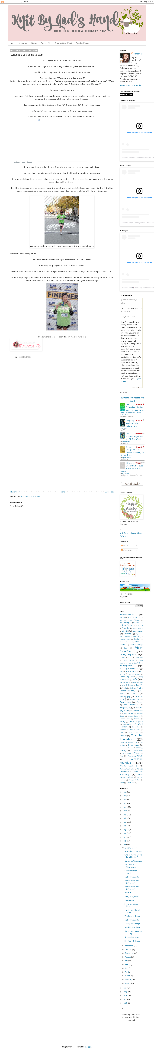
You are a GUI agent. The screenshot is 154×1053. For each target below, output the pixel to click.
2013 (125, 837)
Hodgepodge (126, 665)
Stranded (123, 729)
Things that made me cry (128, 742)
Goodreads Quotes (136, 387)
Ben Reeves (124, 428)
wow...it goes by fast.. (133, 851)
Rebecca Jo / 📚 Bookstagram (133, 287)
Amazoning (124, 622)
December (129, 848)
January (128, 983)
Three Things (133, 745)
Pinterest (29, 162)
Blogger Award (138, 628)
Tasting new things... (133, 923)
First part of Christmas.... (130, 866)
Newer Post (15, 492)
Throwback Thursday (126, 748)
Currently (127, 634)
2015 (125, 829)
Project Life (138, 711)
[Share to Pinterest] (29, 357)
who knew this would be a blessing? (133, 856)
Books (34, 43)
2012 (125, 841)
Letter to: (125, 679)
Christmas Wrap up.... (133, 861)
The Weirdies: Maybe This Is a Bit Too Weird (134, 436)
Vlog (121, 756)
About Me (23, 43)
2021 (125, 807)
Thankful (123, 736)
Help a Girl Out (134, 663)
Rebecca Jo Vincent (129, 157)
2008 (125, 995)
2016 (125, 826)
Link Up (139, 685)
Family (136, 639)
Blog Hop (139, 625)
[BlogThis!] (23, 357)
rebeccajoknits (145, 157)
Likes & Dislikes (127, 685)
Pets (134, 693)
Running (122, 721)
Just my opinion (134, 674)
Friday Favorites (131, 649)
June (127, 964)
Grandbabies (139, 657)
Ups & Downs (126, 753)
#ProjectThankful (127, 614)
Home (12, 43)
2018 (125, 818)
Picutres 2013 (125, 702)
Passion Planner (83, 43)
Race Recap (128, 713)
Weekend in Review (133, 916)
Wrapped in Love (134, 780)
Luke (125, 688)
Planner (140, 702)
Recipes (136, 719)
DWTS (136, 636)
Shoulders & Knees (132, 941)
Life (135, 679)
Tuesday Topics (137, 750)
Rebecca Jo (138, 54)
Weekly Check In (128, 766)
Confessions (138, 631)
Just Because (131, 671)
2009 (125, 992)
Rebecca (23, 162)
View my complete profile (130, 85)
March (128, 976)
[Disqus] (62, 395)
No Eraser (133, 688)
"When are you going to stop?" (133, 932)
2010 (125, 988)
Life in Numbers (137, 682)
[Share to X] (25, 357)
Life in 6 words (125, 682)
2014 (125, 833)
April (127, 972)
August (128, 957)
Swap (121, 732)
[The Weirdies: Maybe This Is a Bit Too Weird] (123, 438)
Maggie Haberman (126, 457)
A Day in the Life (134, 617)
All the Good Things (129, 620)
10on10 (122, 617)
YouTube (130, 782)
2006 (125, 1003)
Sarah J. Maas (125, 473)
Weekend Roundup (131, 761)
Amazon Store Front (63, 43)
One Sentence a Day (131, 689)
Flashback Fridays (136, 644)
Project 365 (125, 707)
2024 (125, 796)
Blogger (88, 1047)
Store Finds (136, 727)
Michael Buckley (126, 441)
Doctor (127, 636)
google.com (16, 162)
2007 (125, 999)
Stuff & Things (134, 729)
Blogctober (126, 628)
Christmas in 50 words (131, 872)
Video (136, 753)
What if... (128, 893)
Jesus (121, 671)
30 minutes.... (130, 900)
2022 (125, 803)
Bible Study (127, 625)
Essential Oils (124, 639)
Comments (127, 550)
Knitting (140, 677)
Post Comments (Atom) (30, 496)
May (127, 968)
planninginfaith (139, 223)
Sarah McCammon (127, 415)
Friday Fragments (129, 654)
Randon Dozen (125, 719)
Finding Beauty (125, 642)
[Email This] (20, 357)
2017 (125, 822)
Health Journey (128, 660)
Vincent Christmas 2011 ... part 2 (132, 881)
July (126, 961)
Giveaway (123, 657)
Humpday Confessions (129, 668)
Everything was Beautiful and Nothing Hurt (133, 423)
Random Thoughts (134, 716)
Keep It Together (127, 676)
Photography (125, 696)
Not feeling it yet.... (132, 937)
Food (126, 648)
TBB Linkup (133, 732)
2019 (125, 814)
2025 (125, 792)
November (129, 945)
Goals (130, 657)
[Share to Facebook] (27, 357)
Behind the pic (138, 623)
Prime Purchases (131, 705)
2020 (125, 811)
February (129, 979)
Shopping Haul (127, 724)
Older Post (109, 492)
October (128, 949)
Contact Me (46, 43)
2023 (125, 799)
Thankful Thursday (131, 737)
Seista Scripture (136, 721)
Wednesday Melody (135, 756)
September (129, 953)
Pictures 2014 (135, 699)
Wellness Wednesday (127, 769)
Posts (125, 545)
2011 (124, 844)
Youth (122, 783)
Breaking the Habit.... (133, 927)
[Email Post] (16, 357)
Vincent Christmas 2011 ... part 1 (132, 887)
